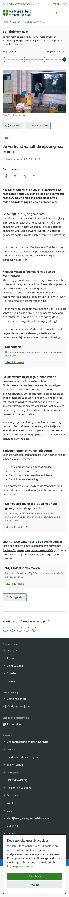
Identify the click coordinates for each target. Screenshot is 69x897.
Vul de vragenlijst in (18, 706)
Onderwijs (12, 795)
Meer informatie (14, 362)
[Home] (17, 12)
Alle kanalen (14, 724)
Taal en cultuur (15, 764)
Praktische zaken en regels (22, 757)
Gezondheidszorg (17, 780)
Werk (10, 803)
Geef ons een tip (16, 698)
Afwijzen (34, 884)
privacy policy (24, 866)
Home (5, 21)
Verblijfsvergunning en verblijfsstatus (28, 818)
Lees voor (15, 125)
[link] (17, 12)
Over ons (12, 650)
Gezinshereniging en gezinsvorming (27, 741)
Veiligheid (12, 826)
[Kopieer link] (33, 176)
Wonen (16, 21)
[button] (33, 222)
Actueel (11, 658)
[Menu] (62, 12)
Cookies (11, 673)
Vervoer (11, 833)
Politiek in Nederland (19, 787)
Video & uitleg (15, 665)
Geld (9, 810)
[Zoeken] (55, 12)
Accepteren (34, 876)
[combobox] (22, 4)
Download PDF (40, 125)
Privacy (11, 681)
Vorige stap (17, 597)
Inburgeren (13, 772)
